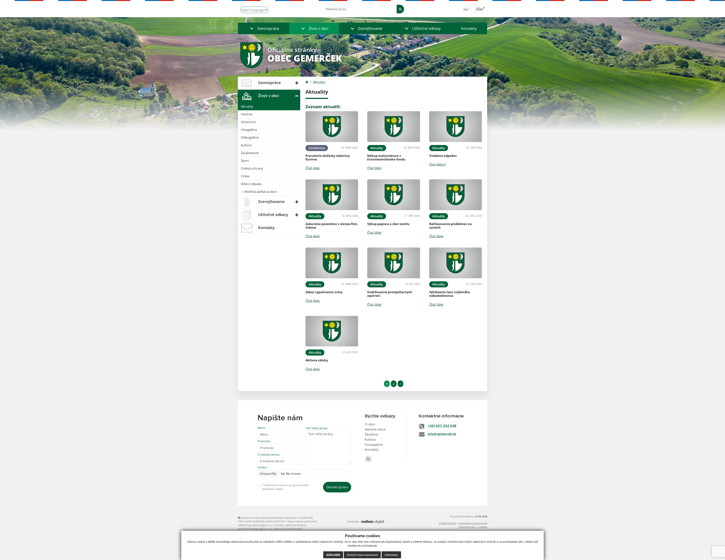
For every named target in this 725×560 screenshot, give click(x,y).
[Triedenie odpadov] (455, 126)
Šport (245, 161)
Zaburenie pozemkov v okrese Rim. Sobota (331, 226)
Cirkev (245, 176)
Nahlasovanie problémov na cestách (450, 226)
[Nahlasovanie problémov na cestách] (455, 194)
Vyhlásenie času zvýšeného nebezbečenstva (449, 294)
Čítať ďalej (312, 168)
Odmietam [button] (391, 554)
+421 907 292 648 (442, 426)
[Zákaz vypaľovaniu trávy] (331, 263)
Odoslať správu (337, 487)
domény (279, 525)
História (246, 114)
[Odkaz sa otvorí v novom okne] (368, 459)
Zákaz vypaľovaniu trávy (323, 292)
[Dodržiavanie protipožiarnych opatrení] (393, 263)
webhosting (244, 525)
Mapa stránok (295, 521)
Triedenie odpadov (443, 156)
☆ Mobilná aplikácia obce (259, 192)
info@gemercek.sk (442, 434)
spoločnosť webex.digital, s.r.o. (255, 528)
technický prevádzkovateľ (287, 528)
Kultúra (246, 145)
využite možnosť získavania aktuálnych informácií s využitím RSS (276, 517)
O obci (370, 424)
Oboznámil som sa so (285, 487)
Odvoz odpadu (251, 184)
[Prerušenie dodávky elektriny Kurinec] (331, 126)
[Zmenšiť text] (467, 9)
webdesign (353, 521)
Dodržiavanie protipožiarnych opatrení (389, 294)
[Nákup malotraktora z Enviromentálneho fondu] (393, 126)
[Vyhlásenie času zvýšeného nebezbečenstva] (455, 263)
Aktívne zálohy (316, 360)
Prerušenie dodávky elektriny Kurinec (327, 157)
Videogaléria (250, 137)
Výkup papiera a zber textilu (388, 224)
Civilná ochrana (252, 168)
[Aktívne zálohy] (331, 331)
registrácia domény (295, 525)
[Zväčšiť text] (480, 8)
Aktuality (247, 106)
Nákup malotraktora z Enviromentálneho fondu (386, 157)
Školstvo (371, 434)
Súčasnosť (248, 122)
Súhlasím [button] (333, 554)
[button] (263, 28)
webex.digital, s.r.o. (262, 525)
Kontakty (469, 28)
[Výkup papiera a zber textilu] (393, 194)
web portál (310, 521)
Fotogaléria (249, 130)
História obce (375, 429)
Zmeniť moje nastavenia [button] (362, 554)
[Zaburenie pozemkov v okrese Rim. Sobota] (331, 194)
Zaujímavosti (250, 153)
